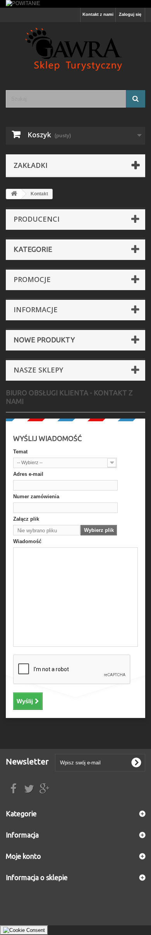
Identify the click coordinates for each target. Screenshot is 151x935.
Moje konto (23, 856)
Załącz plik (26, 519)
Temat (20, 452)
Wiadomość (27, 541)
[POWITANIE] (75, 4)
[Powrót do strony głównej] (14, 194)
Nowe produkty (44, 340)
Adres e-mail (28, 474)
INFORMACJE (36, 309)
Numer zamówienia (36, 496)
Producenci (37, 219)
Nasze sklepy (38, 369)
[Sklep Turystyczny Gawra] (75, 49)
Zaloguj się (130, 14)
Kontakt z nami (97, 14)
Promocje (32, 279)
